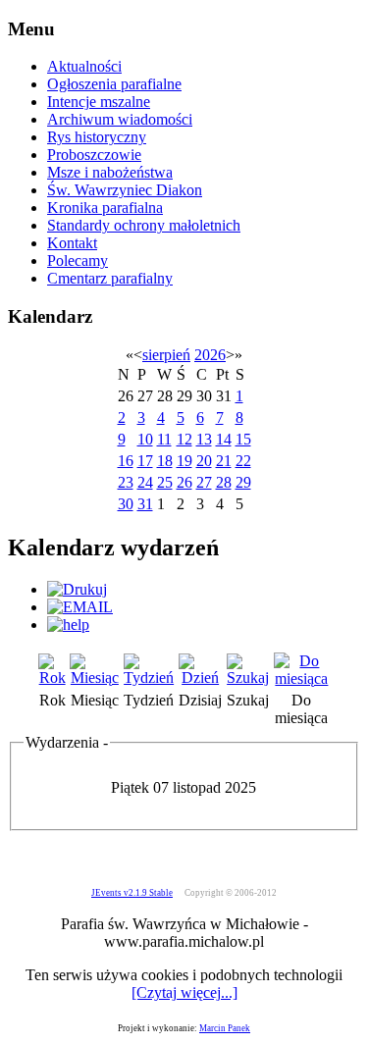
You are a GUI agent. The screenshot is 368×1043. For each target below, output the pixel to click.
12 (184, 439)
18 (165, 460)
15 (243, 439)
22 (243, 460)
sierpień (166, 354)
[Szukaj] (248, 677)
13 (204, 439)
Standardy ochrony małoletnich (143, 225)
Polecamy (77, 260)
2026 (210, 354)
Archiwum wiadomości (119, 119)
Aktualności (84, 66)
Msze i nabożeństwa (110, 172)
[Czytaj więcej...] (184, 992)
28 (224, 482)
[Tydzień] (149, 677)
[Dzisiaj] (201, 677)
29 (243, 482)
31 (145, 503)
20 (204, 460)
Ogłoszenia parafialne (114, 84)
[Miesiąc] (94, 677)
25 (165, 482)
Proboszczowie (94, 154)
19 (184, 460)
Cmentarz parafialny (110, 278)
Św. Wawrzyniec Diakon (124, 190)
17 (145, 460)
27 (204, 482)
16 (125, 460)
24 (145, 482)
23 (125, 482)
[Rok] (52, 677)
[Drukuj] (77, 589)
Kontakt (72, 243)
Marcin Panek (224, 1028)
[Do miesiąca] (302, 678)
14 (224, 439)
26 (184, 482)
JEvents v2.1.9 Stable (132, 893)
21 (224, 460)
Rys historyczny (96, 137)
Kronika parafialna (105, 207)
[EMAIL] (80, 607)
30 (125, 503)
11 (164, 439)
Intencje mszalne (98, 101)
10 (145, 439)
